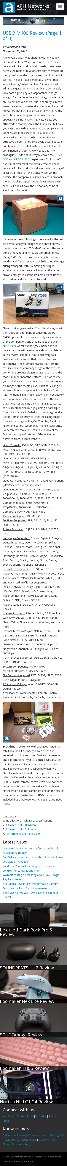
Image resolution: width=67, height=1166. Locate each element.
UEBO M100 (21, 159)
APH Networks (33, 6)
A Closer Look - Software (21, 829)
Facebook (22, 1116)
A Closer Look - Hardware (21, 825)
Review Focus (47, 1139)
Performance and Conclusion (23, 833)
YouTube (8, 1116)
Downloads (29, 1139)
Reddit (53, 1116)
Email (6, 1120)
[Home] (9, 7)
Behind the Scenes (14, 1135)
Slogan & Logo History (16, 1144)
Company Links (37, 1135)
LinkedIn (41, 1116)
